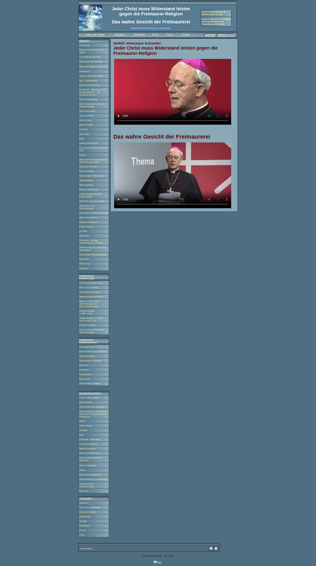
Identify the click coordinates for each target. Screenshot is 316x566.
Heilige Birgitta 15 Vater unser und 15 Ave (91, 319)
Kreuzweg (84, 379)
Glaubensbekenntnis (89, 85)
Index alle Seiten (87, 512)
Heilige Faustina (87, 325)
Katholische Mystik (88, 143)
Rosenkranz (85, 374)
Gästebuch (84, 526)
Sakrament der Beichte (90, 61)
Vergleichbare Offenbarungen (86, 485)
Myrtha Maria (85, 402)
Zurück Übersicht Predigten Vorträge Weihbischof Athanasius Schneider (216, 21)
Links (82, 535)
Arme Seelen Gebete (89, 383)
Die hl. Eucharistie (88, 99)
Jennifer (83, 430)
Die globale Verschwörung (92, 254)
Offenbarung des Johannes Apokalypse (92, 248)
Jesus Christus (86, 115)
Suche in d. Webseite (89, 507)
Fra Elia (83, 231)
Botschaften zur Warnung (91, 407)
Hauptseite (84, 45)
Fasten (82, 155)
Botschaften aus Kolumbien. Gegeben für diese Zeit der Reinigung (93, 414)
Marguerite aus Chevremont (93, 479)
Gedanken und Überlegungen (86, 207)
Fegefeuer (84, 71)
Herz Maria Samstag (89, 292)
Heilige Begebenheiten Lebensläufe (90, 195)
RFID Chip (84, 264)
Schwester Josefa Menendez (93, 213)
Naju (81, 435)
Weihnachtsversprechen (91, 296)
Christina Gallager (88, 444)
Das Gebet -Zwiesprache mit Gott (93, 149)
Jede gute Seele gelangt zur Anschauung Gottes (93, 160)
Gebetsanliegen (87, 356)
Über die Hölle (86, 171)
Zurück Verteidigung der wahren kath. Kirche (214, 13)
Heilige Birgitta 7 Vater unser (86, 312)
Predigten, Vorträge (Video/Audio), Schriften (91, 241)
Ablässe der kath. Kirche (91, 76)
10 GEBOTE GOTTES (90, 57)
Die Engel (84, 134)
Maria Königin (86, 125)
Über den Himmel (88, 166)
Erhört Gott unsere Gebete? (93, 351)
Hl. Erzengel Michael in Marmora (90, 459)
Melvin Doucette (87, 448)
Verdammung (86, 180)
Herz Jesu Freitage (88, 287)
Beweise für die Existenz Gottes (91, 51)
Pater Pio (84, 491)
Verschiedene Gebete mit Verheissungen (91, 331)
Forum (82, 530)
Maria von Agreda (88, 217)
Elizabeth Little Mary (89, 439)
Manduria (84, 236)
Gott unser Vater (87, 111)
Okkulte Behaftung (88, 189)
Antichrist (84, 259)
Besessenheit (86, 185)
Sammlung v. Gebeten (90, 360)
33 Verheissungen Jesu (91, 283)
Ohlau (82, 470)
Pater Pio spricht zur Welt (91, 201)
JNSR (82, 421)
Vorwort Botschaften (89, 398)
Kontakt (83, 521)
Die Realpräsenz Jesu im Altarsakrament (91, 105)
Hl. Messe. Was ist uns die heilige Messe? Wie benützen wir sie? (92, 92)
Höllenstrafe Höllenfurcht (91, 176)
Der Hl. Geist (85, 120)
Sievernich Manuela (89, 453)
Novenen (84, 365)
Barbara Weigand (88, 222)
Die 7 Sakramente (88, 80)
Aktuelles (84, 503)
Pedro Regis (85, 425)
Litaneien (84, 370)
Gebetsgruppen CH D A (91, 347)
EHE (81, 138)
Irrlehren (83, 268)
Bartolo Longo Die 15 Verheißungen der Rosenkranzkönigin (90, 304)
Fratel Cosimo (86, 226)
